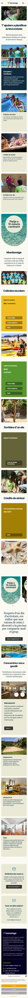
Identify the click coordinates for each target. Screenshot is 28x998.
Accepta (14, 985)
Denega (14, 989)
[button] (26, 976)
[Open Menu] (2, 3)
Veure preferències (14, 993)
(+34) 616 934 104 (10, 968)
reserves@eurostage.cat (13, 965)
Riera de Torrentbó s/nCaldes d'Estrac (12, 972)
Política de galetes (13, 996)
